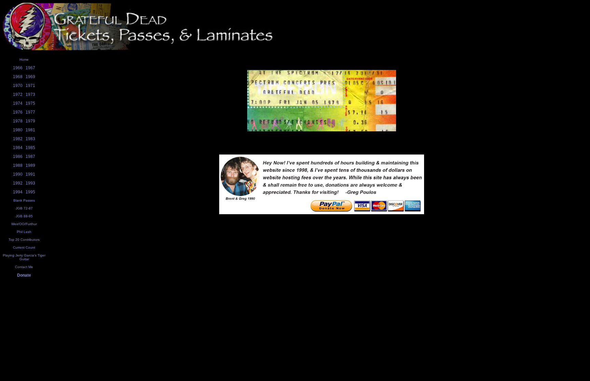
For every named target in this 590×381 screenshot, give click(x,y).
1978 (18, 121)
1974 (18, 103)
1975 (30, 103)
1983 (30, 138)
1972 (18, 94)
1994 (18, 192)
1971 (30, 85)
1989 (30, 165)
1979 (30, 121)
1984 (18, 147)
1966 (18, 67)
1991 (30, 174)
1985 (30, 147)
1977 (30, 112)
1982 (18, 138)
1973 (30, 94)
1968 (18, 76)
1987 (30, 156)
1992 (18, 183)
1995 (30, 192)
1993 (30, 183)
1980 (18, 130)
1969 (30, 76)
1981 (30, 130)
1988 (18, 165)
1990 (18, 174)
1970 (18, 85)
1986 (18, 156)
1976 (18, 112)
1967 (30, 67)
